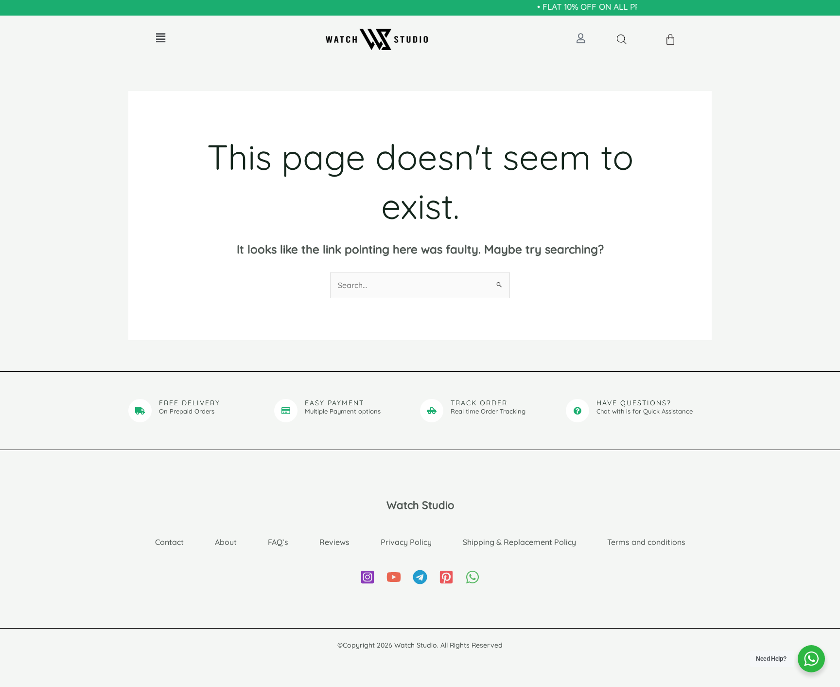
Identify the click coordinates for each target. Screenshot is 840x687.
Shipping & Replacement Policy (519, 542)
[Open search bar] (622, 39)
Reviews (334, 542)
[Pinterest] (446, 577)
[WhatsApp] (472, 577)
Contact (169, 542)
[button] (160, 38)
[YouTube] (393, 577)
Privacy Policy (406, 542)
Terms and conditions (646, 542)
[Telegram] (420, 577)
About (226, 542)
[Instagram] (367, 577)
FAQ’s (278, 542)
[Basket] (671, 40)
